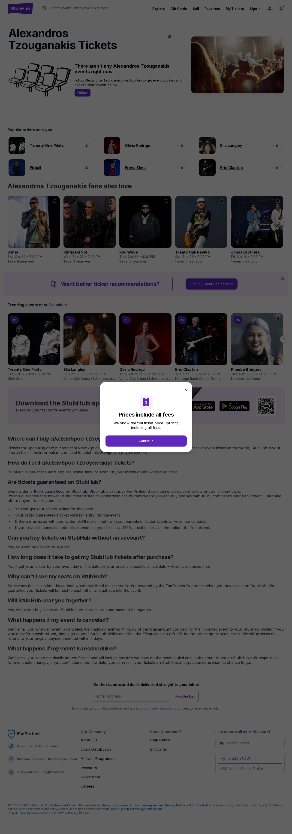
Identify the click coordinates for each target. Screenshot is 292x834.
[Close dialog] (186, 390)
